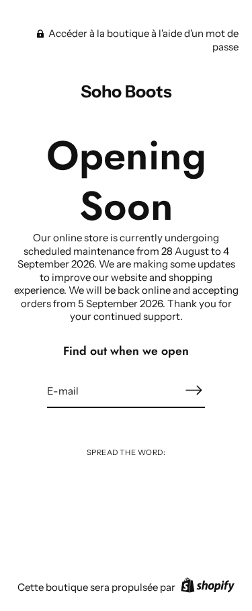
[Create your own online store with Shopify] (206, 587)
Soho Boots (126, 91)
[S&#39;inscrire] (194, 390)
